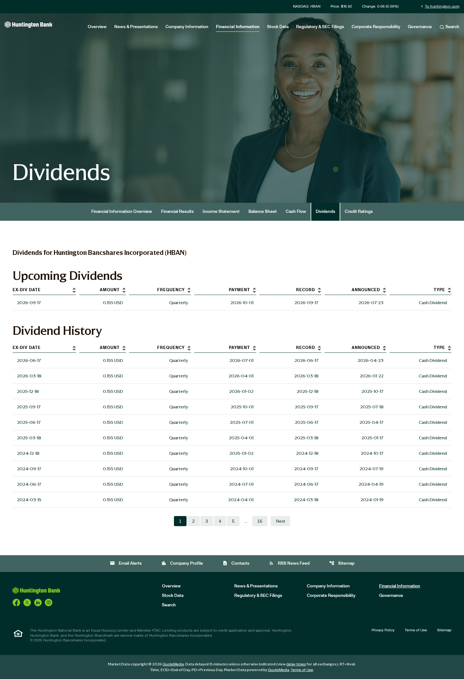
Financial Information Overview (121, 211)
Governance (420, 27)
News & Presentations (136, 27)
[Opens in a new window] (16, 602)
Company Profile (182, 563)
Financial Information (237, 27)
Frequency (171, 290)
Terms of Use (416, 630)
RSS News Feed (289, 563)
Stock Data (278, 27)
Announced (366, 290)
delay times (296, 664)
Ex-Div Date (27, 290)
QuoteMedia (173, 664)
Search (451, 27)
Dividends (325, 211)
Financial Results (177, 211)
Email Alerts (126, 563)
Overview (97, 27)
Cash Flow (296, 211)
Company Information (186, 27)
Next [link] (280, 521)
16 (259, 521)
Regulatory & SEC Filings (320, 27)
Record (305, 290)
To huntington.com (439, 6)
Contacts (236, 563)
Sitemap (341, 563)
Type (439, 290)
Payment (239, 290)
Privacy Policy (383, 630)
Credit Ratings (359, 211)
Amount (110, 290)
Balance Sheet (262, 211)
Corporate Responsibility (376, 27)
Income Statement (221, 211)
